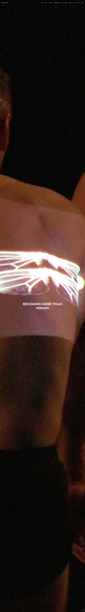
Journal (62, 2)
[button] (81, 2)
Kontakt (78, 2)
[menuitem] (42, 2)
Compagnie (70, 2)
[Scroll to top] (83, 610)
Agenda (66, 2)
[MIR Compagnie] (5, 3)
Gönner (74, 2)
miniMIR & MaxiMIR (56, 2)
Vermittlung (50, 2)
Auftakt (42, 2)
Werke (46, 2)
